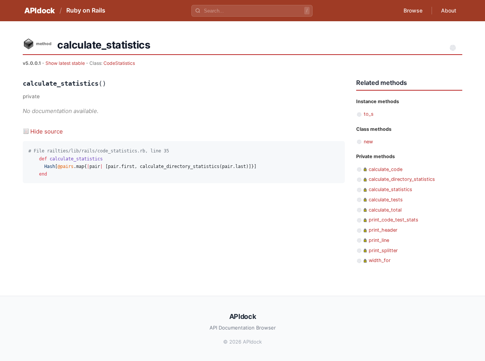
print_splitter (383, 250)
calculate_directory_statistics (402, 179)
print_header (383, 230)
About (448, 10)
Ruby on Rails (85, 10)
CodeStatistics (119, 63)
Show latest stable (65, 63)
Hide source (46, 131)
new (368, 141)
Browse (413, 10)
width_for (380, 260)
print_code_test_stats (393, 220)
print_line (379, 240)
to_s (369, 114)
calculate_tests (386, 199)
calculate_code (385, 169)
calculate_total (385, 210)
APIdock (39, 10)
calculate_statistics (390, 189)
